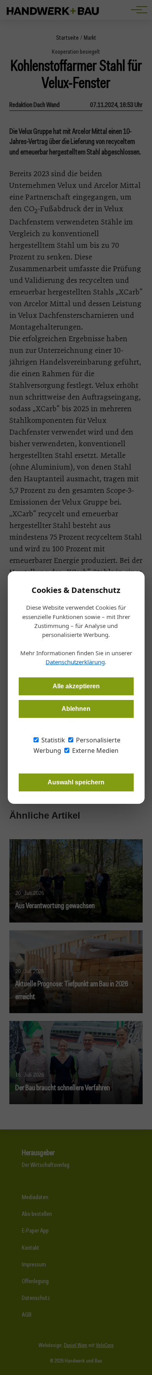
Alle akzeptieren (76, 686)
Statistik (52, 740)
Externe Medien (94, 750)
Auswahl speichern (76, 782)
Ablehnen (76, 708)
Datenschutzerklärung (75, 662)
